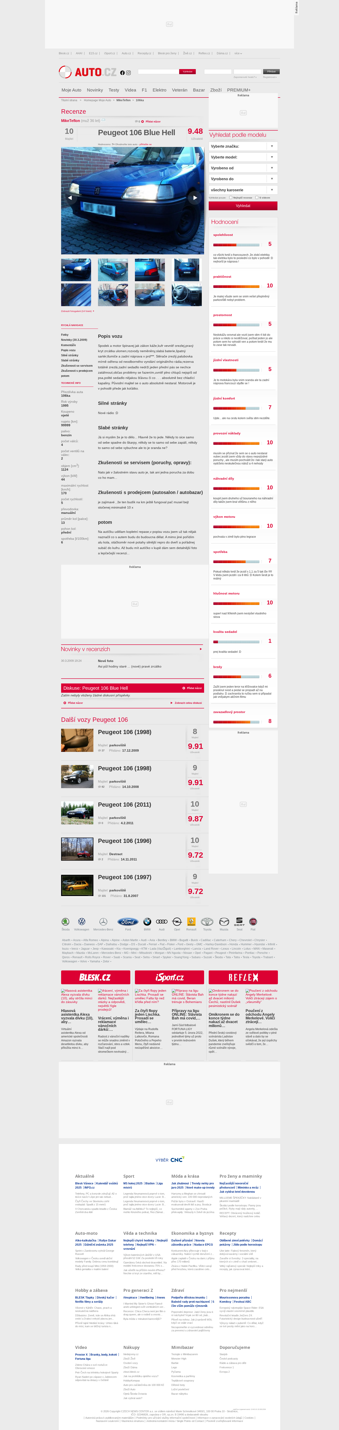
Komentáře (68, 345)
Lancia (197, 948)
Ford (128, 929)
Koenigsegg (131, 948)
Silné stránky (69, 355)
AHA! (79, 53)
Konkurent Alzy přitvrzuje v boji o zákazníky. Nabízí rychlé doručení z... (192, 1252)
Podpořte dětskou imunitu (188, 1297)
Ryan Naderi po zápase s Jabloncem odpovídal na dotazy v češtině (96, 1378)
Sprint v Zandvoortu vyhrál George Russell (94, 1252)
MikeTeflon (70, 121)
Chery (233, 940)
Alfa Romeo (90, 940)
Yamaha (95, 961)
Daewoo (89, 944)
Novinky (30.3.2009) (74, 339)
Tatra (237, 957)
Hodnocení (224, 221)
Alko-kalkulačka (86, 1240)
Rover (107, 957)
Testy (114, 90)
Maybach (68, 952)
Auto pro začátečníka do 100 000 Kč (143, 1385)
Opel (177, 929)
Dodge (124, 944)
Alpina (105, 940)
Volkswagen (81, 929)
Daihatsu (111, 944)
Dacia (77, 944)
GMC (199, 944)
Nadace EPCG (203, 1244)
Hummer (246, 944)
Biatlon (150, 1183)
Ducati (142, 944)
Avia (152, 940)
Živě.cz (187, 53)
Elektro (160, 90)
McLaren (93, 952)
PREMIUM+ (239, 90)
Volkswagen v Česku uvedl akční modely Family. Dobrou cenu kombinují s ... (96, 1260)
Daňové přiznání (182, 1240)
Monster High (178, 1358)
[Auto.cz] (87, 77)
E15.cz (93, 53)
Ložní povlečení (180, 1389)
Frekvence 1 (227, 1367)
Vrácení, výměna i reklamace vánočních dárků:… (113, 1023)
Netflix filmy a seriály (89, 1301)
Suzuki (207, 957)
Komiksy (226, 1301)
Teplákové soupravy (182, 1380)
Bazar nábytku (179, 1393)
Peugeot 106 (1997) (125, 877)
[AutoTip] (276, 90)
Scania (127, 957)
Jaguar (85, 948)
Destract (115, 854)
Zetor (106, 961)
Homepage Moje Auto (97, 100)
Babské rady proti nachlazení (190, 1301)
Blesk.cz (64, 53)
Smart (156, 957)
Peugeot (220, 952)
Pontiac (250, 952)
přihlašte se (146, 144)
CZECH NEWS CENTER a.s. (138, 1411)
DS (133, 944)
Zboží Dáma (130, 1367)
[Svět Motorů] (267, 90)
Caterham (220, 940)
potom (65, 376)
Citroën (66, 944)
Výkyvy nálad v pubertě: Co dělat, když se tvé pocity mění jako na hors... (242, 1325)
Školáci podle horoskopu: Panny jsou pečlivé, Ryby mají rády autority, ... (240, 1207)
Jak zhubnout (180, 1183)
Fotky (64, 334)
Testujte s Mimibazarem (184, 1354)
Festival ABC (242, 1301)
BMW (147, 929)
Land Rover (211, 948)
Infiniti (271, 944)
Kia (118, 948)
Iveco (74, 948)
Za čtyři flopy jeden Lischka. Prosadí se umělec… (147, 1016)
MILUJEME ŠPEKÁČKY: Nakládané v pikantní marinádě (240, 1199)
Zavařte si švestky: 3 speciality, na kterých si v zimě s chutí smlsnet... (239, 1260)
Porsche (262, 952)
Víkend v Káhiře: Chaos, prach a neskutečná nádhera (93, 1309)
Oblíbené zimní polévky (235, 1240)
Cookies (249, 1417)
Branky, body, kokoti (104, 1354)
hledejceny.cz (131, 1354)
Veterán (179, 90)
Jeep (95, 948)
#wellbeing (147, 1297)
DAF (100, 944)
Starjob (223, 1354)
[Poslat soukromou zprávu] (103, 120)
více (237, 53)
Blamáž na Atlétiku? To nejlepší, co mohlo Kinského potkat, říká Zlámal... (144, 1210)
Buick (194, 940)
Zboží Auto (129, 1389)
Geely (189, 944)
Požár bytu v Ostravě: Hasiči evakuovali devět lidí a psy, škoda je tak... (191, 1203)
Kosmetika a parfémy (183, 1376)
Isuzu (65, 948)
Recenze (73, 111)
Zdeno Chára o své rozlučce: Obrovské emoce (91, 1366)
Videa (130, 90)
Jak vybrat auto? (132, 1398)
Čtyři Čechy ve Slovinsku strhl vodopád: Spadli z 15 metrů (92, 1203)
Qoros (66, 957)
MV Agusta (174, 952)
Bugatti (183, 940)
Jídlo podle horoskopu (247, 1244)
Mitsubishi (145, 952)
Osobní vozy (130, 1363)
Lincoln (236, 948)
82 (103, 786)
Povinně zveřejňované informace (224, 1421)
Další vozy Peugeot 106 (94, 719)
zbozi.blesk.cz (131, 1371)
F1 (144, 90)
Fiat (253, 929)
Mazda (224, 929)
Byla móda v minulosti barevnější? (142, 1318)
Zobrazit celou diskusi (188, 702)
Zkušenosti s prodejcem (77, 370)
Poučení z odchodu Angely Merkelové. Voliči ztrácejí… (260, 1016)
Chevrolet (245, 940)
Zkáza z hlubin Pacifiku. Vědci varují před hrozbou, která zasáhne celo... (191, 1268)
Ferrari (153, 944)
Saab (116, 957)
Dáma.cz (222, 53)
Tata (228, 957)
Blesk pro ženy (167, 53)
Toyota (207, 929)
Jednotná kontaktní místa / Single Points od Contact (175, 1421)
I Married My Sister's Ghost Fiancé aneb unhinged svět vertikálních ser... (144, 1305)
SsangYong (181, 957)
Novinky (95, 90)
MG (126, 952)
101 (104, 895)
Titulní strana (69, 100)
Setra (146, 957)
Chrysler (259, 940)
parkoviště (117, 745)
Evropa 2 (225, 1371)
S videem (264, 197)
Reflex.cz (204, 53)
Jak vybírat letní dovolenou (237, 1191)
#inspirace (130, 1297)
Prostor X (81, 1354)
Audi (162, 929)
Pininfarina (235, 952)
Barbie (174, 1363)
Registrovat (269, 77)
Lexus (225, 948)
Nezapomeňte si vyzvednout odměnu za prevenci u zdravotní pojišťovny (192, 1329)
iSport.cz (109, 53)
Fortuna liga (83, 1358)
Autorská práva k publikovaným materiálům (109, 1417)
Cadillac (206, 940)
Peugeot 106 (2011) (124, 804)
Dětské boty (178, 1385)
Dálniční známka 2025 (98, 1244)
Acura (76, 940)
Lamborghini (182, 948)
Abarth (66, 940)
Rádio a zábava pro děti (233, 1363)
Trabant (268, 957)
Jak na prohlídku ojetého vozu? (140, 1376)
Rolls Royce (92, 957)
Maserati (267, 948)
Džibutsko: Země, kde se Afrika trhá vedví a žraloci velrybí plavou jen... (95, 1317)
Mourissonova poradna (235, 1297)
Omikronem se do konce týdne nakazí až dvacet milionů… (224, 1020)
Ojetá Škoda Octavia (135, 1393)
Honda (233, 944)
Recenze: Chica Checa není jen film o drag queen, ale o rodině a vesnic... (144, 1313)
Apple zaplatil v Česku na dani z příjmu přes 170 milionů (192, 1260)
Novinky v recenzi (86, 648)
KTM (144, 948)
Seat (239, 929)
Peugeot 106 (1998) (125, 732)
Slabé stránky (70, 360)
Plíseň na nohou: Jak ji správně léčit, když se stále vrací (191, 1321)
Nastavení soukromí (107, 1421)
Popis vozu (68, 350)
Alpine (116, 940)
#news (161, 1297)
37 (103, 750)
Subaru (196, 957)
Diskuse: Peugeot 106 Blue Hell (95, 688)
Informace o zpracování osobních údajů (219, 1417)
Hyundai (259, 944)
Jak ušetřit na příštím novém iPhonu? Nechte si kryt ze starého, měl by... (144, 1272)
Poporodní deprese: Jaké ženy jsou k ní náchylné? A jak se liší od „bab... (192, 1314)
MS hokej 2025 (133, 1183)
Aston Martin (130, 940)
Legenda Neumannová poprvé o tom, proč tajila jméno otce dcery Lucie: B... (144, 1195)
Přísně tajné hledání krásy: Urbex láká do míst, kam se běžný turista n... (96, 1325)
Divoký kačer (106, 1297)
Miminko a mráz (248, 1187)
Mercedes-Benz (103, 929)
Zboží (216, 90)
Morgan (159, 952)
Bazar (199, 90)
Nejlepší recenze (242, 197)
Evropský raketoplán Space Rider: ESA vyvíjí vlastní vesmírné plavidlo (241, 1309)
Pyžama (176, 1371)
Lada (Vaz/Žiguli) (160, 948)
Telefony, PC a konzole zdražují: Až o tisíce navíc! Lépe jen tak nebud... (96, 1195)
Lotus (247, 948)
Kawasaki (107, 948)
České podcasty (229, 1358)
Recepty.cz (144, 53)
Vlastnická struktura (132, 1421)
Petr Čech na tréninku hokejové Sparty (97, 1372)
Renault (191, 929)
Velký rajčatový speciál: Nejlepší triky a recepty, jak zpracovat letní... (241, 1268)
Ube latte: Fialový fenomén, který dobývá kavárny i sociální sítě (238, 1252)
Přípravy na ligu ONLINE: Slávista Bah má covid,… (187, 1014)
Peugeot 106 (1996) (125, 841)
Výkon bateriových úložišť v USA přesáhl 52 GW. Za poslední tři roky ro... (143, 1256)
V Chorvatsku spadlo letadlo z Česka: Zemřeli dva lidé (96, 1210)
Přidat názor (153, 121)
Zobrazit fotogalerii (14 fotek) (76, 311)
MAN (256, 948)
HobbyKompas (131, 1380)
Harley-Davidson (216, 944)
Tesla (246, 957)
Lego (174, 1367)
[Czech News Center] (177, 1159)
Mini (134, 952)
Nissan (187, 952)
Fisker (171, 944)
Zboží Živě (129, 1358)
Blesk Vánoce (84, 1183)
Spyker (167, 957)
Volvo (83, 961)
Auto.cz (126, 53)
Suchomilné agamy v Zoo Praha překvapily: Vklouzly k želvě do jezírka (192, 1210)
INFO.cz (89, 1187)
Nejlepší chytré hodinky (139, 1240)
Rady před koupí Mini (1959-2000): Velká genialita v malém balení (94, 1268)
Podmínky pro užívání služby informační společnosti (165, 1417)
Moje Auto (71, 90)
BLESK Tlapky (85, 1297)
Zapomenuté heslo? (245, 77)
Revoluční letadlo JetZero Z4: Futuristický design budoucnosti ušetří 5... (241, 1317)
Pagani (208, 952)
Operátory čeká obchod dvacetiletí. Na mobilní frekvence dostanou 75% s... (145, 1264)
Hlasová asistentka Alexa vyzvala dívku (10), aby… (77, 1016)
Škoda (66, 929)
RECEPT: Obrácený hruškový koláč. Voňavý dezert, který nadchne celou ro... (240, 1215)
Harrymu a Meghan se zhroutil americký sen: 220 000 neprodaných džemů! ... (191, 1195)
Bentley (162, 940)
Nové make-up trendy (200, 1187)
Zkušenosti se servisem (77, 365)
